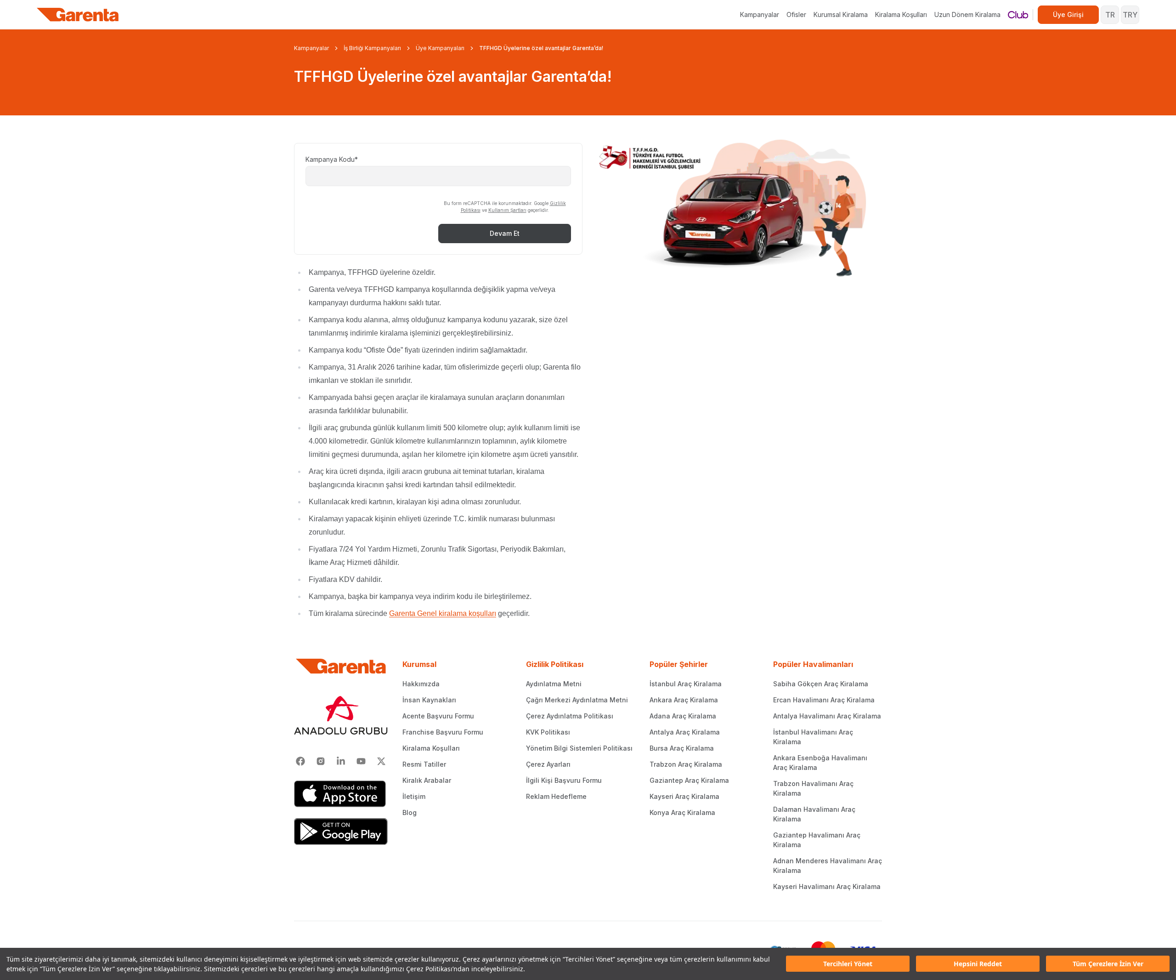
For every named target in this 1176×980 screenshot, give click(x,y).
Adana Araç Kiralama (683, 716)
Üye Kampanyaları (440, 48)
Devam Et (505, 233)
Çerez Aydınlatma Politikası (569, 716)
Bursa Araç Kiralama (682, 748)
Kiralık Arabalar (426, 780)
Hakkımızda (421, 684)
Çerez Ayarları (548, 764)
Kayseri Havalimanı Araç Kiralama (827, 886)
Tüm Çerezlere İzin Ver (1108, 964)
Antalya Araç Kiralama (685, 732)
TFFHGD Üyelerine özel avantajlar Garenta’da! (541, 48)
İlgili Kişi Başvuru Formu (564, 780)
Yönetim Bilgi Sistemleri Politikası (579, 748)
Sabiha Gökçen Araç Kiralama (820, 684)
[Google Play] (341, 831)
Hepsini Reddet (978, 964)
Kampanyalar (759, 14)
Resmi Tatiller (424, 764)
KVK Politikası (548, 732)
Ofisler (796, 14)
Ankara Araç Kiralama (684, 700)
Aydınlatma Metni (554, 684)
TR (1110, 14)
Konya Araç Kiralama (682, 812)
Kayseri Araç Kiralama (684, 796)
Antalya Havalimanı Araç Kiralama (827, 716)
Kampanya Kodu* (331, 159)
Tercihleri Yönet (847, 964)
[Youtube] (361, 761)
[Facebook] (300, 761)
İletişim (413, 796)
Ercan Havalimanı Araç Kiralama (824, 700)
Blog (409, 812)
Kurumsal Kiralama (841, 14)
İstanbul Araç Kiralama (686, 684)
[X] (381, 761)
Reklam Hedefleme (556, 796)
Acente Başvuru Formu (438, 716)
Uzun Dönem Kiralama (967, 14)
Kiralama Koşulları (901, 14)
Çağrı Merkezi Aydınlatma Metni (577, 700)
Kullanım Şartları (507, 210)
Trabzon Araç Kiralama (686, 764)
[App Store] (341, 794)
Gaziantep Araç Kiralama (689, 780)
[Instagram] (320, 761)
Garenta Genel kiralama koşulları (442, 613)
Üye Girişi (1068, 14)
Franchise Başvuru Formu (442, 732)
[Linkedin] (340, 761)
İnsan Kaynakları (429, 700)
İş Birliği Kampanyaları (372, 48)
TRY (1130, 14)
